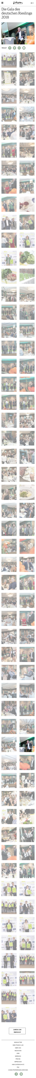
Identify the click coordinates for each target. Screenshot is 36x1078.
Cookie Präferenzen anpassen (18, 1070)
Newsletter (18, 1042)
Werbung (18, 1056)
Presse (18, 1059)
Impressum (18, 1061)
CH (32, 3)
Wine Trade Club (18, 1045)
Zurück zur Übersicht (17, 1031)
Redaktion (18, 1050)
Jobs (18, 1053)
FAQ (18, 1067)
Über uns (18, 1048)
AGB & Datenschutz (18, 1064)
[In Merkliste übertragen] (19, 48)
